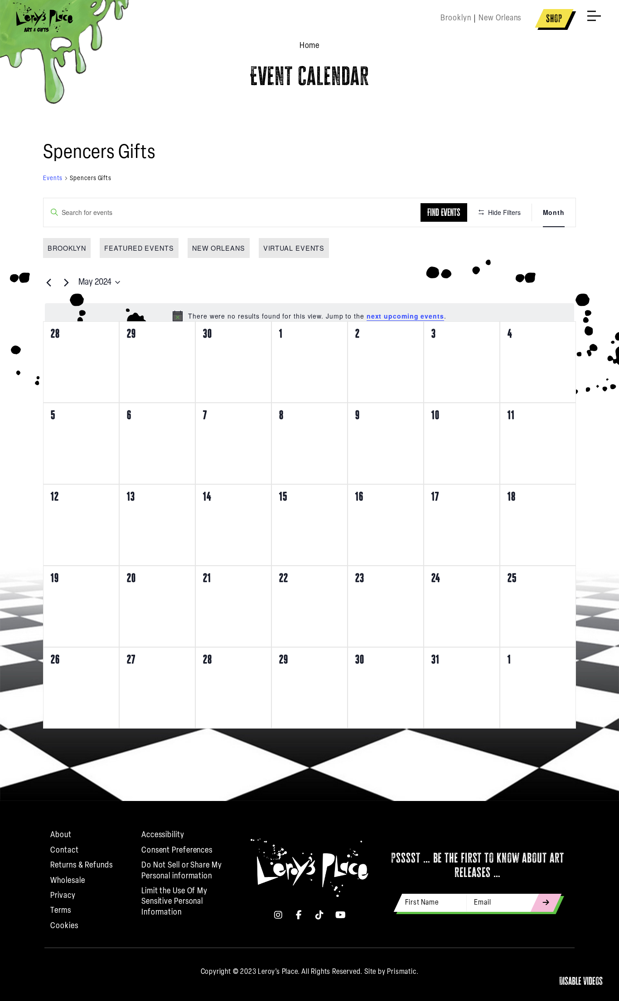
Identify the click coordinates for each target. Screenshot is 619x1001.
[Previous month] (48, 282)
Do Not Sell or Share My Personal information (181, 871)
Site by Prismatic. (391, 972)
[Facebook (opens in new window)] (299, 915)
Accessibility (162, 835)
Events (53, 178)
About (61, 835)
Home (310, 46)
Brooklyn (67, 248)
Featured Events (139, 248)
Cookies (64, 926)
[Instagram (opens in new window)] (278, 915)
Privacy (62, 896)
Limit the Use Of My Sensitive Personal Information (174, 902)
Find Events (443, 212)
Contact (64, 851)
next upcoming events (405, 315)
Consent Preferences (177, 851)
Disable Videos (581, 981)
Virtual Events (294, 248)
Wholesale (67, 881)
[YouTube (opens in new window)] (341, 915)
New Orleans (218, 248)
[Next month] (66, 282)
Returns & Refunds (81, 866)
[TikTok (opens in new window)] (320, 915)
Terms (60, 911)
